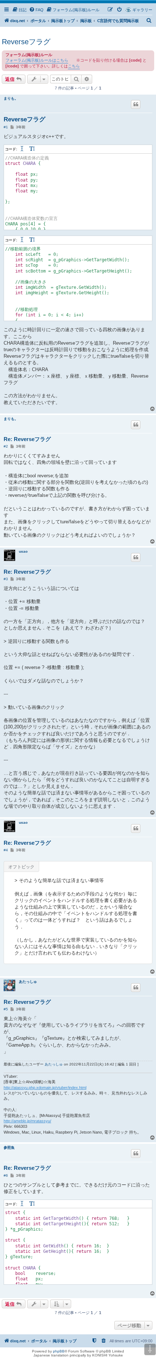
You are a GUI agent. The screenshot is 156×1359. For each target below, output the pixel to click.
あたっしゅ (28, 982)
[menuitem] (19, 9)
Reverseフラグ (26, 42)
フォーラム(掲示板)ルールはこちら (36, 60)
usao (23, 551)
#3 (6, 579)
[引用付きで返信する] (135, 104)
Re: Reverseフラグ (27, 439)
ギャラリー (142, 10)
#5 (6, 1009)
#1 (6, 127)
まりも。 (11, 98)
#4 (6, 850)
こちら (74, 66)
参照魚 (9, 1148)
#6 (6, 1175)
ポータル (38, 20)
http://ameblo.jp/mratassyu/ (27, 1121)
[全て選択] (22, 149)
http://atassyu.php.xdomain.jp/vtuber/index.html (45, 1087)
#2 (6, 446)
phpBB (59, 1351)
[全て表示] (32, 149)
